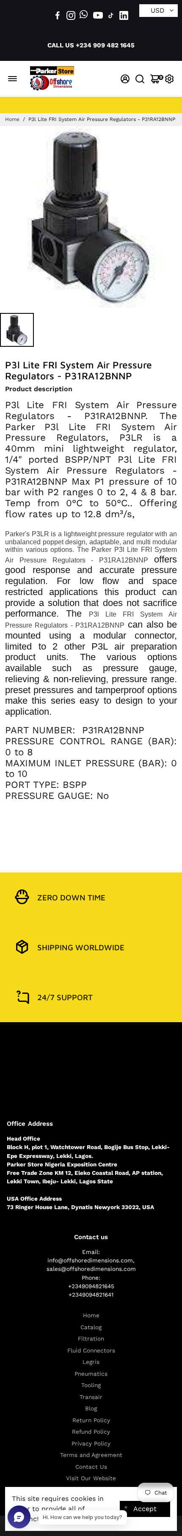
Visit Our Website (91, 1478)
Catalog (91, 1327)
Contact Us (91, 1467)
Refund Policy (91, 1432)
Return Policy (91, 1420)
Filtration (91, 1339)
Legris (91, 1362)
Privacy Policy (91, 1443)
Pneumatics (91, 1374)
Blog (91, 1408)
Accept (145, 1509)
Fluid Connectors (91, 1350)
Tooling (91, 1385)
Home (12, 119)
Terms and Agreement (91, 1455)
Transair (91, 1397)
